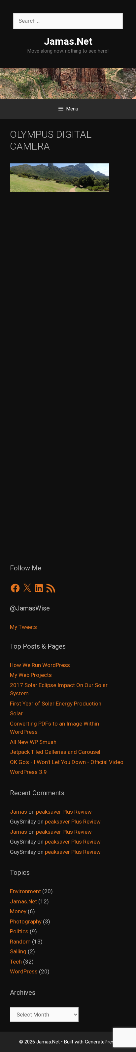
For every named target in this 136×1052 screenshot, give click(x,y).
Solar (16, 713)
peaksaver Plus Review (64, 811)
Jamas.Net (68, 41)
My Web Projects (31, 675)
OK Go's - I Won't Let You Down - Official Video (66, 762)
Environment (25, 891)
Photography (26, 921)
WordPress (24, 971)
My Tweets (23, 627)
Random (20, 941)
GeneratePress (101, 1042)
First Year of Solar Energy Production (55, 703)
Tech (16, 961)
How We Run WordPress (40, 665)
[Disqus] (68, 294)
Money (18, 911)
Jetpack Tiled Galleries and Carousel (55, 752)
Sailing (18, 951)
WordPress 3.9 (28, 772)
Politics (19, 931)
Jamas (18, 811)
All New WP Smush (33, 742)
